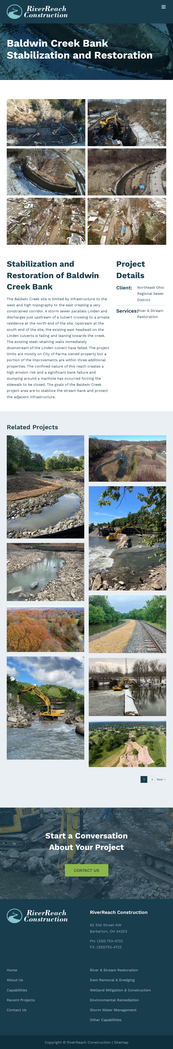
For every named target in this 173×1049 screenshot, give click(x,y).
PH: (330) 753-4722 (106, 941)
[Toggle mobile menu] (164, 7)
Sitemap (121, 1042)
